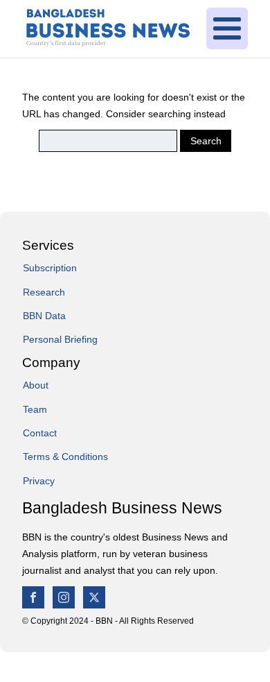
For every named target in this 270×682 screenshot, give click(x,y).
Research (44, 292)
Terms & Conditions (65, 456)
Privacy (39, 480)
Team (35, 409)
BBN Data (44, 315)
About (35, 385)
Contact (40, 432)
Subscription (50, 267)
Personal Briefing (60, 339)
